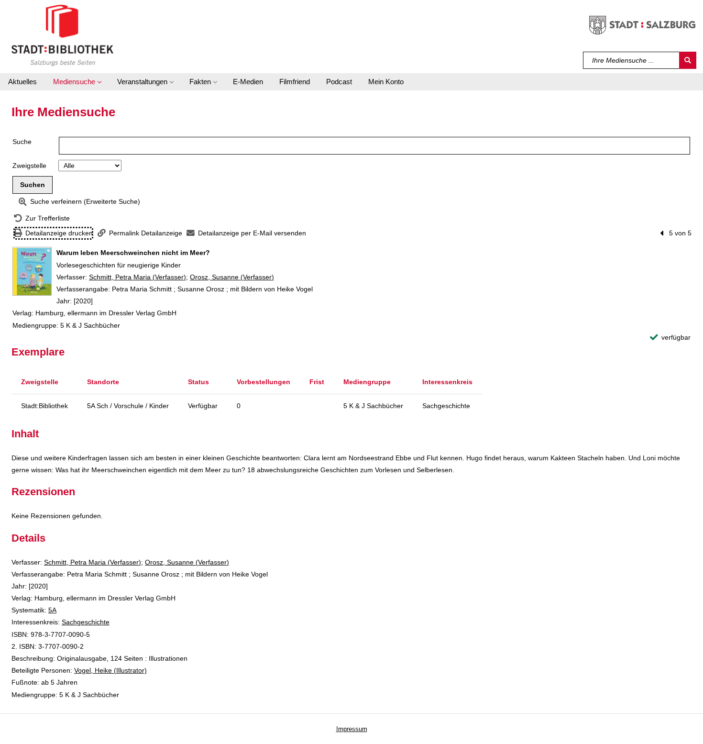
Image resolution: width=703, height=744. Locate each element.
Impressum (351, 729)
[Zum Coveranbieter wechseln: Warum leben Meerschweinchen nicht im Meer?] (32, 271)
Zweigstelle (29, 165)
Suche (22, 141)
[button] (77, 81)
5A (52, 610)
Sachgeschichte (86, 622)
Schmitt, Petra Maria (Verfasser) (137, 277)
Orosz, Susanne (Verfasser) (232, 277)
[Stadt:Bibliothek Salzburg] (62, 35)
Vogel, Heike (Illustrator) (110, 670)
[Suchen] (687, 60)
